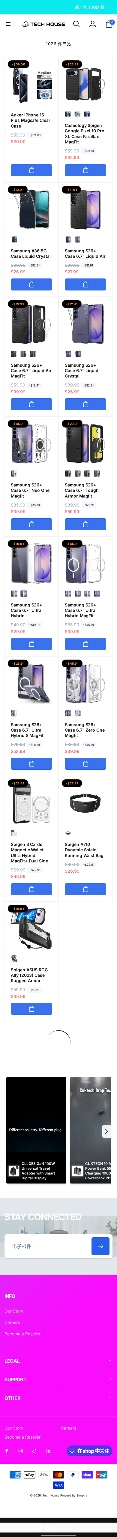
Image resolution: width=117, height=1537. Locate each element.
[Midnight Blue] (87, 114)
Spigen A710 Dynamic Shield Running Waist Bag (84, 850)
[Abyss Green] (33, 353)
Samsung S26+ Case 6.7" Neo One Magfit (30, 490)
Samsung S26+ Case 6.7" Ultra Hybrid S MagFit (27, 730)
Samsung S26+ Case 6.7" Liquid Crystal (81, 370)
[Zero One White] (77, 713)
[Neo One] (14, 473)
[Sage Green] (77, 114)
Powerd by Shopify (73, 1495)
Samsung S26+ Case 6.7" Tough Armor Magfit (82, 490)
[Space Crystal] (77, 353)
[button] (8, 24)
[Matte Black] (68, 114)
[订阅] (101, 1246)
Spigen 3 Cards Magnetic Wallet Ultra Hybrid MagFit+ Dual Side (29, 852)
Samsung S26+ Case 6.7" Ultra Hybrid (26, 610)
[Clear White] (68, 593)
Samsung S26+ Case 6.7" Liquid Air (85, 253)
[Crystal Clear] (14, 239)
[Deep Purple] (97, 593)
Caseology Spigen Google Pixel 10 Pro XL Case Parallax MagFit (84, 133)
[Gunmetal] (77, 473)
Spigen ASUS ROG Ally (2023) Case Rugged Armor (29, 975)
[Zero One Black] (68, 713)
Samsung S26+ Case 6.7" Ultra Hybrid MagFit (80, 610)
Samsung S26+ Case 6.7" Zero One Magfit (85, 730)
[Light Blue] (87, 593)
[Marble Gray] (77, 239)
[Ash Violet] (97, 473)
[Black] (68, 473)
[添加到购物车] (31, 170)
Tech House (51, 1495)
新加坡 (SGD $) (89, 7)
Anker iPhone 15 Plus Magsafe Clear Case (30, 120)
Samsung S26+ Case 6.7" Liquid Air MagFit (31, 370)
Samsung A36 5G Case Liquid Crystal (31, 253)
